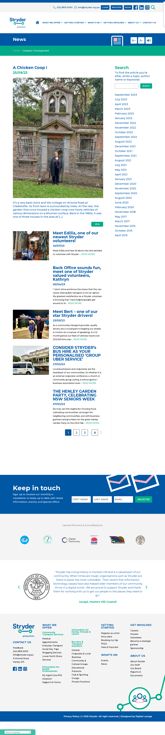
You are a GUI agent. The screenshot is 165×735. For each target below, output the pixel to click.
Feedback (18, 648)
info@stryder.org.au (23, 655)
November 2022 (125, 127)
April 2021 (121, 174)
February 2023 (124, 113)
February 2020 (124, 207)
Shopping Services (51, 652)
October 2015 (123, 230)
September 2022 (126, 136)
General (76, 650)
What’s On (94, 22)
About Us (133, 22)
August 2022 (123, 141)
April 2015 (121, 235)
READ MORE (88, 254)
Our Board (135, 668)
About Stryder (137, 661)
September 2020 (126, 193)
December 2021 (125, 146)
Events (104, 660)
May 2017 (121, 216)
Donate (134, 634)
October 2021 (123, 151)
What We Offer (51, 22)
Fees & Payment (109, 647)
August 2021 (123, 160)
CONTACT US (22, 642)
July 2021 (121, 165)
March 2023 (122, 108)
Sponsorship (136, 648)
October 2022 (124, 132)
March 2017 (122, 221)
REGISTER (116, 7)
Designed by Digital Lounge (136, 716)
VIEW (97, 224)
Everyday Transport (52, 645)
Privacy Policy (71, 716)
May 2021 (121, 169)
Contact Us (149, 22)
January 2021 (123, 179)
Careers (134, 630)
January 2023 (123, 118)
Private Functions (81, 682)
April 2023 (121, 104)
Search (146, 86)
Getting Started (74, 22)
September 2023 (126, 94)
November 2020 (125, 188)
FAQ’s (104, 643)
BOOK (128, 7)
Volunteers (136, 637)
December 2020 (125, 183)
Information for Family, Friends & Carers (81, 632)
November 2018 (125, 211)
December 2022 (125, 123)
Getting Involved (114, 22)
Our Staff (135, 665)
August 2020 (123, 197)
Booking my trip (109, 640)
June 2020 (122, 202)
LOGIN (105, 7)
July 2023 (121, 99)
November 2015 (125, 226)
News (104, 664)
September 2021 (126, 155)
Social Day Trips (50, 649)
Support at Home (51, 682)
